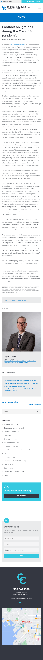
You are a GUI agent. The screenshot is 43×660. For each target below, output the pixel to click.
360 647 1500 (21, 589)
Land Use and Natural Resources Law (18, 450)
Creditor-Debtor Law (10, 362)
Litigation (7, 361)
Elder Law (8, 435)
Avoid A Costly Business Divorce (15, 386)
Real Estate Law (31, 361)
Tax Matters (8, 468)
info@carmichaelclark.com (21, 599)
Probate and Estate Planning (15, 461)
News (6, 475)
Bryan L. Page (10, 357)
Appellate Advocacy (22, 362)
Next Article (34, 405)
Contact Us (21, 496)
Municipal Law (9, 457)
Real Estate (8, 464)
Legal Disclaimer (21, 603)
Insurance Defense (11, 446)
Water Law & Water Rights (14, 472)
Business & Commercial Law (18, 361)
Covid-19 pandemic (18, 44)
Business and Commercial (16, 300)
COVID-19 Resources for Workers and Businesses (20, 380)
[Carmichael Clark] (16, 8)
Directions (7, 1)
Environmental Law (11, 443)
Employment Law (11, 439)
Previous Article (10, 402)
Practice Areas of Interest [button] (14, 550)
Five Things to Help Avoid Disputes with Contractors (21, 383)
